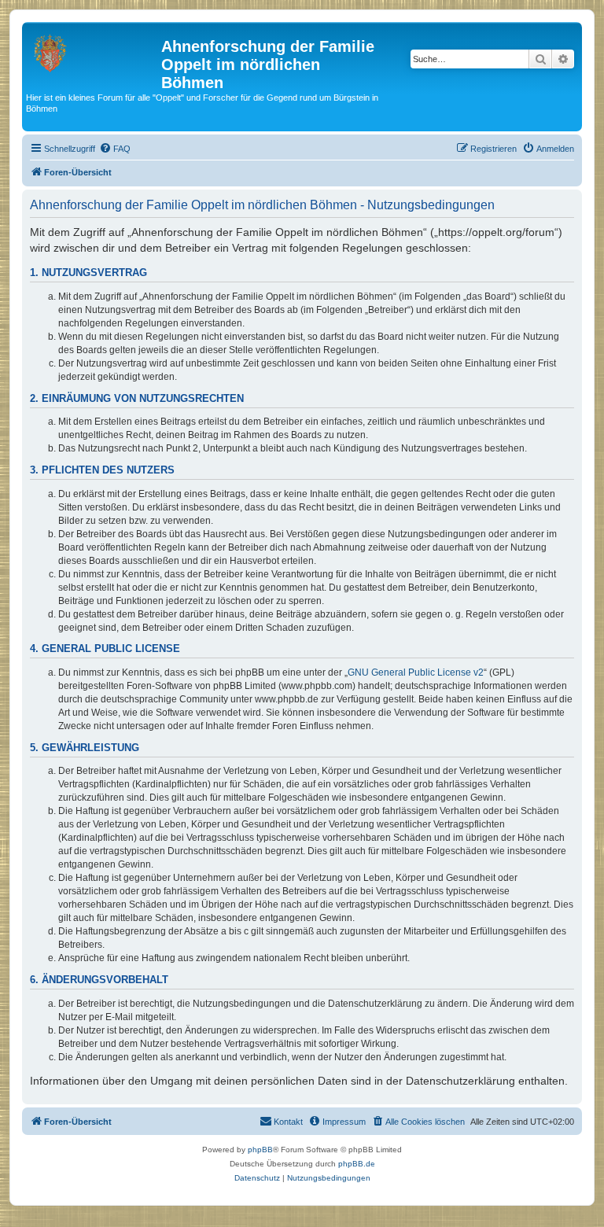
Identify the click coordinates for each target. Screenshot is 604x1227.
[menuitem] (115, 148)
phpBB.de (356, 1163)
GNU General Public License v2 (416, 672)
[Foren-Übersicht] (93, 51)
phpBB (260, 1149)
